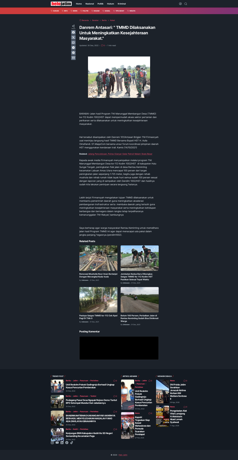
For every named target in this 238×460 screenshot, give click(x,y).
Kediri (75, 429)
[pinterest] (73, 52)
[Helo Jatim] (61, 4)
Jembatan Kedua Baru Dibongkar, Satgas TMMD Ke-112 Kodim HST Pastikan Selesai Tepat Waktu (137, 277)
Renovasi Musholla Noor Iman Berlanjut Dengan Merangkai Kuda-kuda (98, 275)
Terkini (93, 396)
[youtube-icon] (57, 442)
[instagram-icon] (52, 442)
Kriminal (122, 3)
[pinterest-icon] (66, 442)
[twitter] (73, 37)
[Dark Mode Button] (180, 3)
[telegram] (73, 47)
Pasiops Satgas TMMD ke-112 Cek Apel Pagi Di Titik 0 (98, 317)
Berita (68, 380)
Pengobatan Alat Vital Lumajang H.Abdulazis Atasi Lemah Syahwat (178, 416)
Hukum (110, 3)
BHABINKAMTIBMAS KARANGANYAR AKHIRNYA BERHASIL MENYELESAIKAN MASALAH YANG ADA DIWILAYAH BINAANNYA (90, 418)
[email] (73, 58)
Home (79, 3)
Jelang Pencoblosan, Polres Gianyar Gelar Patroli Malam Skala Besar (120, 154)
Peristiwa (94, 380)
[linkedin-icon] (61, 442)
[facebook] (73, 32)
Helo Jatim (123, 455)
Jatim (75, 380)
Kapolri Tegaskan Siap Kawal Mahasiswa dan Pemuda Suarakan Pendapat (142, 426)
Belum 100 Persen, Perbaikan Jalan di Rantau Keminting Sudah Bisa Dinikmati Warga (139, 318)
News (137, 413)
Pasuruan (84, 380)
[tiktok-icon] (71, 442)
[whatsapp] (73, 42)
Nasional (90, 3)
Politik (100, 3)
